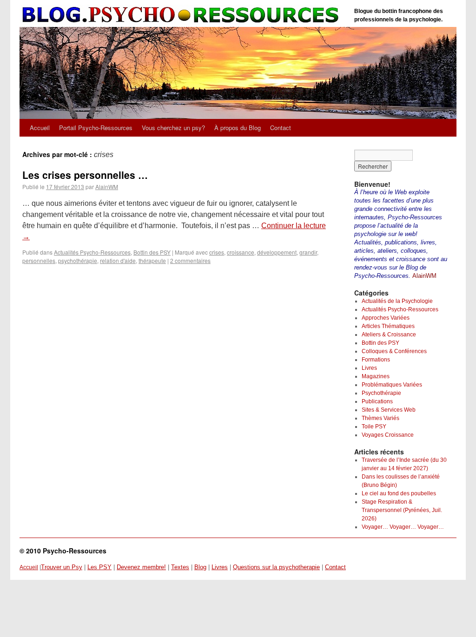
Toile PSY (374, 426)
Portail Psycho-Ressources (95, 127)
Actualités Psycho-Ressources (92, 252)
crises (216, 252)
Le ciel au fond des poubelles (399, 493)
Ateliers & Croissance (389, 334)
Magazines (376, 376)
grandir (308, 252)
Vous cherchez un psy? (173, 127)
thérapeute (152, 260)
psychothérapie (77, 260)
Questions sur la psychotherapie (276, 567)
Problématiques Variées (392, 384)
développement (277, 252)
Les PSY (99, 567)
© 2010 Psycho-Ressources (63, 550)
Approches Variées (386, 318)
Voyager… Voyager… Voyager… (403, 527)
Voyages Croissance (388, 435)
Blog (200, 567)
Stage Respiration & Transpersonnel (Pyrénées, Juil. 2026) (402, 510)
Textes (180, 567)
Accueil (40, 127)
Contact (280, 127)
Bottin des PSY (152, 252)
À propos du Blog (237, 127)
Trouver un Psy (61, 567)
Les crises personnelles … (85, 175)
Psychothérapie (381, 393)
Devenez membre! (141, 567)
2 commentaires (190, 260)
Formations (376, 359)
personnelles (38, 260)
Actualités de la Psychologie (397, 301)
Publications (377, 401)
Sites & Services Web (389, 410)
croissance (240, 252)
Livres (369, 368)
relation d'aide (118, 260)
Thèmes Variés (380, 418)
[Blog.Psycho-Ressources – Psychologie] (182, 15)
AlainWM (106, 186)
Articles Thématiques (388, 326)
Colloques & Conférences (394, 351)
